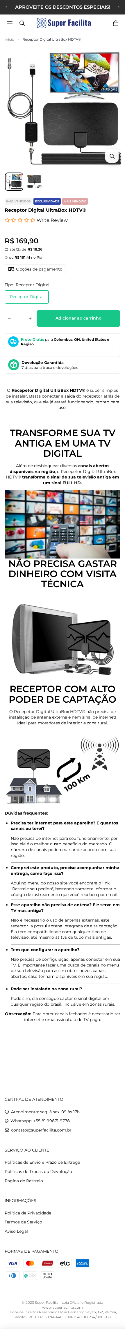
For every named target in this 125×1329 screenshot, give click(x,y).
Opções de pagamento (39, 269)
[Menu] (10, 23)
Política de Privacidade (28, 1213)
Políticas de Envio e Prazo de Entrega (42, 1162)
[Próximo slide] (118, 7)
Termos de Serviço (23, 1222)
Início (9, 39)
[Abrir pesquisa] (22, 23)
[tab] (14, 182)
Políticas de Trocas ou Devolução (38, 1171)
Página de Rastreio (24, 1180)
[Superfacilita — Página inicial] (62, 23)
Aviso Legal (16, 1231)
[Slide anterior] (6, 7)
